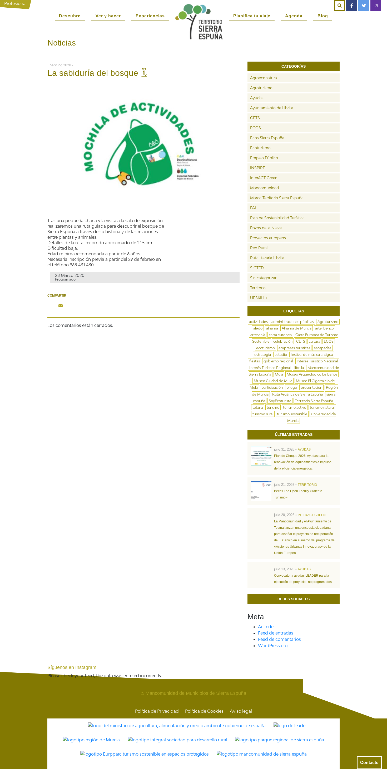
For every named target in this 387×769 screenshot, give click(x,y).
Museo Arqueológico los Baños (312, 374)
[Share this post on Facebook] (51, 305)
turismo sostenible (292, 414)
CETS (255, 118)
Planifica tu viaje (251, 16)
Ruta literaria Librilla (267, 258)
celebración (282, 341)
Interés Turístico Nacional (317, 361)
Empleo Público (264, 158)
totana (257, 407)
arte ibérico (324, 328)
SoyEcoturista (280, 401)
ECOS (255, 128)
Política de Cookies (204, 711)
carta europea (280, 335)
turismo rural (262, 414)
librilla (299, 368)
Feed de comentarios (279, 639)
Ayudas (257, 98)
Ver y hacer (108, 16)
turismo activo (294, 407)
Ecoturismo (260, 148)
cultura (314, 341)
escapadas (322, 348)
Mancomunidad (264, 188)
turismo (273, 407)
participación (272, 387)
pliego (291, 387)
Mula (279, 374)
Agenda (293, 16)
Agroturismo (261, 88)
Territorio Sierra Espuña (314, 401)
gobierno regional (278, 361)
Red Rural (258, 248)
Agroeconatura (263, 78)
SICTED (257, 268)
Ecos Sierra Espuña (267, 138)
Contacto (369, 762)
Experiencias (150, 16)
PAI (253, 208)
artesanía (257, 335)
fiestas (254, 361)
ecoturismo (265, 348)
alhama (272, 328)
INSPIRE (257, 168)
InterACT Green (263, 178)
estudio (281, 354)
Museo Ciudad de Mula (273, 381)
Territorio (258, 288)
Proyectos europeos (268, 238)
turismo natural (322, 407)
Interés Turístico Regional (270, 368)
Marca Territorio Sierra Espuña (277, 198)
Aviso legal (241, 711)
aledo (257, 328)
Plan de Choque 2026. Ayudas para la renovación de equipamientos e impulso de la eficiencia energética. (302, 462)
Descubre (70, 16)
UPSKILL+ (258, 298)
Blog (322, 16)
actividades (258, 321)
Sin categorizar (263, 278)
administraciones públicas (292, 321)
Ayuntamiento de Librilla (271, 108)
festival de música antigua (312, 354)
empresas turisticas (294, 348)
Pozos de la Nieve (266, 228)
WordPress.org (273, 645)
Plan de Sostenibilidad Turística (277, 218)
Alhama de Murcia (296, 328)
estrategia (262, 354)
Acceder (266, 626)
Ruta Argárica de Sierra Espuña (297, 394)
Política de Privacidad (157, 711)
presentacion (311, 387)
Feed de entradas (275, 633)
